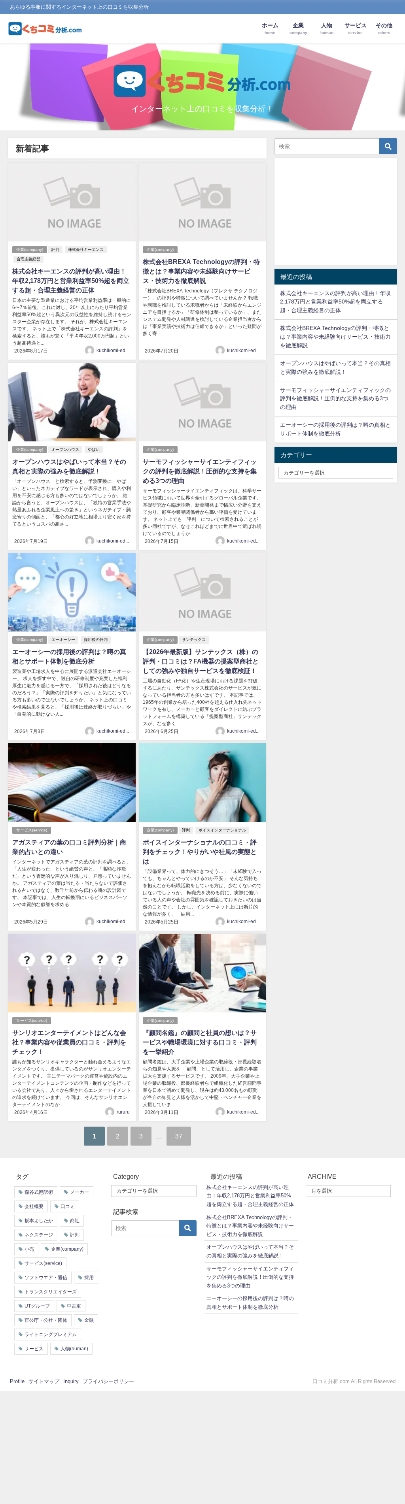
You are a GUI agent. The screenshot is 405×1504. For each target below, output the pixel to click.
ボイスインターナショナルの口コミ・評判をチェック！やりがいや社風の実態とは (200, 851)
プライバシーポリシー (108, 1381)
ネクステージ (39, 1235)
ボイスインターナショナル (222, 830)
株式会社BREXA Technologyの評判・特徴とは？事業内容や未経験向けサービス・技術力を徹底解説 (201, 271)
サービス (34, 1348)
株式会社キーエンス (86, 249)
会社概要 (34, 1206)
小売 (29, 1249)
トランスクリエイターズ (51, 1291)
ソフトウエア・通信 (46, 1277)
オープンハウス (65, 449)
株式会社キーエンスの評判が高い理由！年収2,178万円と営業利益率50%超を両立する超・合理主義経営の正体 (70, 280)
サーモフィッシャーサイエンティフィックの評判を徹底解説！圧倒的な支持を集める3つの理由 (200, 471)
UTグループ (37, 1306)
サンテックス (194, 639)
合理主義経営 (28, 259)
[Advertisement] (335, 211)
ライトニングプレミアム (51, 1334)
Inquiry (71, 1381)
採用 (89, 1277)
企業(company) (29, 249)
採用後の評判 (96, 639)
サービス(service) (31, 830)
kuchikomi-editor (114, 350)
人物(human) (74, 1348)
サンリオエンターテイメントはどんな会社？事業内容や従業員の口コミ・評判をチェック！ (69, 1042)
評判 (55, 249)
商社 (74, 1220)
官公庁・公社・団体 (46, 1320)
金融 (89, 1320)
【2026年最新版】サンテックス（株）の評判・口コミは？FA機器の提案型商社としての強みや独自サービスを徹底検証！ (201, 661)
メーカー (79, 1192)
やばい (94, 449)
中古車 (74, 1306)
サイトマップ (43, 1381)
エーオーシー (63, 639)
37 (178, 1136)
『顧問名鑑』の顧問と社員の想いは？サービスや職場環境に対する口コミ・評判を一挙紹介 (200, 1042)
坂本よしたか (39, 1220)
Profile (17, 1381)
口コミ (68, 1206)
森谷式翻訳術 (39, 1192)
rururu (123, 1112)
